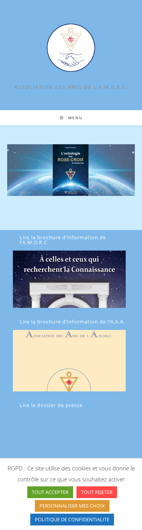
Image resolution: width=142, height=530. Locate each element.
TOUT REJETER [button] (96, 492)
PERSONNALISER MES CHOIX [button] (72, 505)
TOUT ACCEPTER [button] (50, 492)
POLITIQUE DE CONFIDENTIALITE (72, 519)
